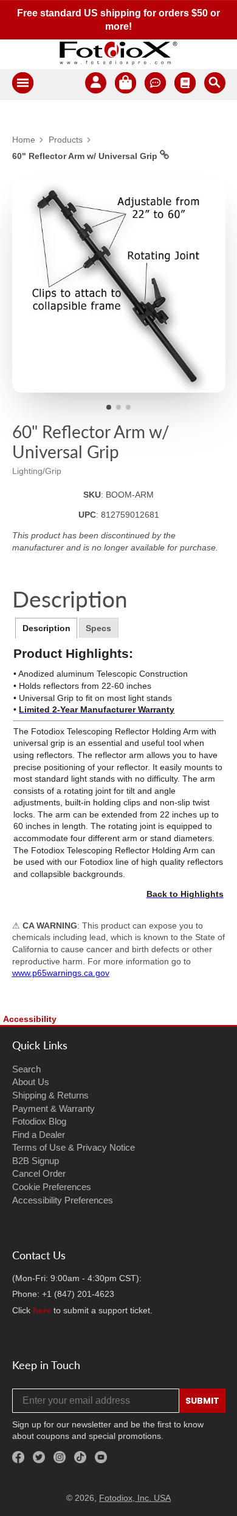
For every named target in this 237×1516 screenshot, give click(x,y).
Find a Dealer (38, 1134)
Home (23, 139)
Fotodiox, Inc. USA (135, 1498)
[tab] (46, 628)
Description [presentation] (46, 628)
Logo (118, 52)
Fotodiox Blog (39, 1121)
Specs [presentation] (98, 628)
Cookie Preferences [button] (51, 1187)
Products (66, 139)
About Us (30, 1082)
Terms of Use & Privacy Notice (73, 1147)
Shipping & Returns (50, 1095)
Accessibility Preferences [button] (62, 1200)
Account (95, 84)
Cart (125, 84)
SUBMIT (202, 1401)
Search (26, 1069)
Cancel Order (39, 1173)
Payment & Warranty (53, 1108)
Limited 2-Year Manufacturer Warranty (96, 709)
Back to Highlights (185, 894)
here (42, 1310)
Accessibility (30, 1019)
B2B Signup (35, 1161)
